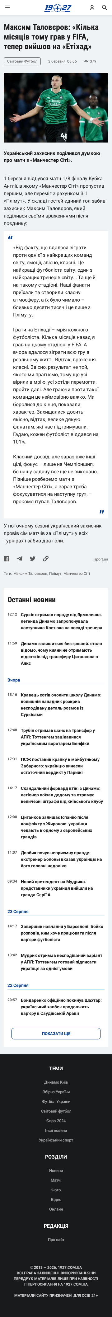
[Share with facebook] (6, 559)
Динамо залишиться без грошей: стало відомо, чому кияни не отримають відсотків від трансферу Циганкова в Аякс (61, 653)
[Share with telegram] (19, 559)
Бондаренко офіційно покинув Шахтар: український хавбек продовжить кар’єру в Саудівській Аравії (61, 1007)
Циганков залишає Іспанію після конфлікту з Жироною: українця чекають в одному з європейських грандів (56, 827)
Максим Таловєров (30, 573)
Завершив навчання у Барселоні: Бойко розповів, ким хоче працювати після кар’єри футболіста (62, 933)
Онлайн (56, 1209)
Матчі (56, 1180)
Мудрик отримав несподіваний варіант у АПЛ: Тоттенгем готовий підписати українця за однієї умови (61, 962)
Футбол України (56, 1101)
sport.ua (101, 559)
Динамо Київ (56, 1082)
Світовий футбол (56, 1111)
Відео (56, 1199)
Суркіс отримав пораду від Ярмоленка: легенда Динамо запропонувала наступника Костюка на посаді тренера (61, 621)
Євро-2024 (56, 1120)
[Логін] (92, 7)
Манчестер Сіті (76, 573)
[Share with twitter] (32, 559)
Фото (56, 1190)
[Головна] (56, 7)
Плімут (55, 573)
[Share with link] (46, 559)
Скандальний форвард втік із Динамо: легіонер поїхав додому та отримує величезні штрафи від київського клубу (62, 795)
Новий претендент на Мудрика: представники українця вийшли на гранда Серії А (57, 888)
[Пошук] (104, 7)
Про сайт (56, 1239)
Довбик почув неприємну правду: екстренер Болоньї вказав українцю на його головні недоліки (61, 859)
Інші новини (56, 1130)
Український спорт (56, 1140)
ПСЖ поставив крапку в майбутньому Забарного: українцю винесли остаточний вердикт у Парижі (60, 766)
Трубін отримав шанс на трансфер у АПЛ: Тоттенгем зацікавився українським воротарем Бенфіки (58, 737)
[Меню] (13, 7)
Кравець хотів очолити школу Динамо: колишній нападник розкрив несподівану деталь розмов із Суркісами (61, 704)
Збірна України (56, 1092)
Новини (56, 1170)
